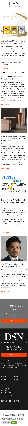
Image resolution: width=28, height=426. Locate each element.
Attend (3, 376)
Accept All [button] (14, 422)
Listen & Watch (18, 374)
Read (2, 374)
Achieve (16, 376)
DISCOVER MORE (5, 68)
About (16, 379)
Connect (4, 382)
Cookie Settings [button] (6, 422)
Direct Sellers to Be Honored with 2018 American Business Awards (13, 202)
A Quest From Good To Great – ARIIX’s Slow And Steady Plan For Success (13, 138)
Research (4, 379)
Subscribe (23, 4)
